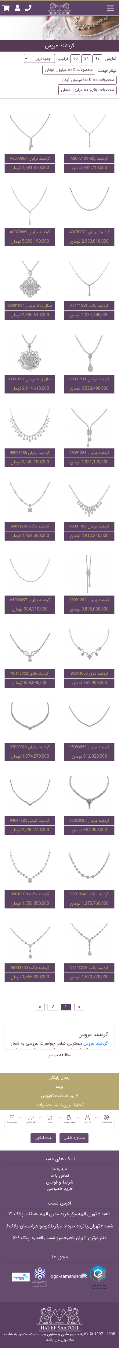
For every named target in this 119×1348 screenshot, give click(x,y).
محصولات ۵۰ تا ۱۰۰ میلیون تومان (87, 80)
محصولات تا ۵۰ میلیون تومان (68, 70)
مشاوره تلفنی (74, 1138)
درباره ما (59, 1168)
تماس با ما (59, 1175)
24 (86, 59)
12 (97, 59)
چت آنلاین (43, 1138)
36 (75, 59)
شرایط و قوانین (59, 1182)
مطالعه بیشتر (59, 1055)
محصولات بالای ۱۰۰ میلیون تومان (87, 90)
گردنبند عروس (95, 1043)
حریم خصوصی (60, 1188)
